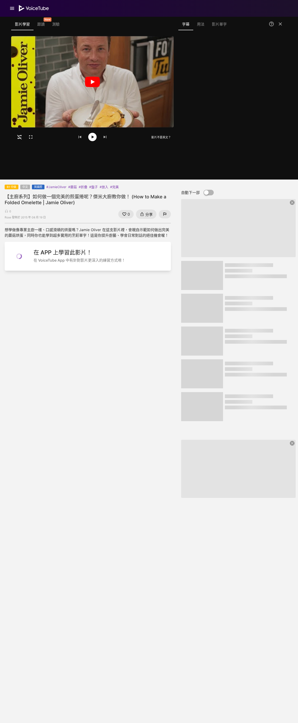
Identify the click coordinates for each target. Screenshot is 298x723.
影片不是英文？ (161, 137)
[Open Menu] (12, 8)
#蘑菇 (72, 187)
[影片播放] (92, 81)
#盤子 (93, 187)
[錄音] (278, 44)
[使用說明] (271, 24)
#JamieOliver (56, 187)
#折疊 (83, 187)
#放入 (104, 187)
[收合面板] (280, 24)
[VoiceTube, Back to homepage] (34, 8)
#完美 (114, 187)
